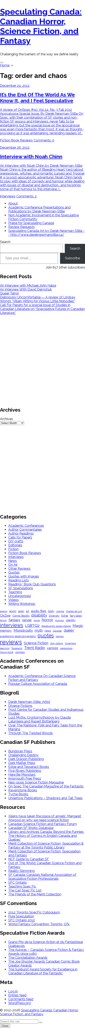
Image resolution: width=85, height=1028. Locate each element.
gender (27, 620)
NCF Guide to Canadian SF (28, 859)
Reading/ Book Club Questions (32, 584)
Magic (78, 625)
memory (6, 630)
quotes (46, 635)
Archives (6, 419)
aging (12, 611)
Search (5, 242)
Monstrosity (23, 630)
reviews (11, 642)
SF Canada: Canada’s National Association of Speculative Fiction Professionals (42, 877)
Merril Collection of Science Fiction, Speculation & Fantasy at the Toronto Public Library (46, 845)
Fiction (13, 549)
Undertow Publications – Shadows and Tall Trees (45, 798)
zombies (20, 652)
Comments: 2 (26, 196)
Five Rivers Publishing (24, 771)
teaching (4, 648)
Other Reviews (19, 569)
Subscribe (72, 258)
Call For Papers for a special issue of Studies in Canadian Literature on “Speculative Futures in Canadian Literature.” (42, 309)
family (3, 620)
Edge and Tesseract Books (28, 767)
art (27, 611)
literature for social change (56, 626)
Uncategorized (19, 596)
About (13, 203)
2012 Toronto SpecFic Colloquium (34, 912)
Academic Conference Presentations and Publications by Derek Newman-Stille (39, 209)
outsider (57, 630)
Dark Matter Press (21, 763)
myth (39, 630)
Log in (13, 991)
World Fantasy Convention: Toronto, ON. (39, 924)
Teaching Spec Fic (22, 886)
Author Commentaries (25, 529)
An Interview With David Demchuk (26, 289)
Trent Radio (34, 648)
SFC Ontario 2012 (21, 920)
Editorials (15, 545)
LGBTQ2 (32, 625)
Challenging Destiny (23, 755)
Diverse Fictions (20, 706)
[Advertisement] (42, 360)
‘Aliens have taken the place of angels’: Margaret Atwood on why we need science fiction (44, 818)
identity (71, 620)
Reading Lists (18, 580)
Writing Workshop (21, 604)
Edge (64, 615)
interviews (11, 625)
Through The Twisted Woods (30, 733)
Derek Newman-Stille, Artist (29, 702)
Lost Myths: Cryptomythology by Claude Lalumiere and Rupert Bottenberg (39, 719)
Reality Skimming (21, 871)
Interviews (7, 196)
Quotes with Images (23, 576)
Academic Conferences (26, 526)
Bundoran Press (20, 751)
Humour (59, 620)
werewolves (66, 648)
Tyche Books (18, 794)
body (51, 611)
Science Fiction (36, 643)
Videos (13, 600)
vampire (52, 648)
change (60, 611)
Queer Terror (9, 293)
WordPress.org (19, 1003)
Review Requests (21, 227)
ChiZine (5, 615)
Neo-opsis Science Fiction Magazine (36, 782)
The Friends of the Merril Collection (34, 894)
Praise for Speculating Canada (31, 223)
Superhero (70, 643)
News (12, 561)
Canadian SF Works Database (30, 828)
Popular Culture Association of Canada (37, 684)
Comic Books (20, 615)
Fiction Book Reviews (16, 140)
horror (47, 619)
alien (21, 611)
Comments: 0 (44, 140)
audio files (38, 611)
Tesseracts (16, 648)
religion (60, 636)
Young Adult (6, 652)
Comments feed (20, 999)
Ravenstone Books (22, 790)
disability (39, 615)
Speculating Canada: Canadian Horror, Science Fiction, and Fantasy (39, 1012)
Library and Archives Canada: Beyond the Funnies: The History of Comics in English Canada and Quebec (46, 836)
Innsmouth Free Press (24, 778)
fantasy (14, 620)
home (37, 620)
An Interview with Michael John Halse (28, 285)
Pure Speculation (21, 916)
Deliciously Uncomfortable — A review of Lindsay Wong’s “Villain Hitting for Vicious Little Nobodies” (37, 299)
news (48, 630)
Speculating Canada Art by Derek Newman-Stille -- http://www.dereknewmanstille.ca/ (46, 233)
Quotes (14, 572)
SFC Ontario (17, 882)
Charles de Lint (74, 611)
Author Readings (21, 533)
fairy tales (76, 615)
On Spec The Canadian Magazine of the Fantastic (46, 786)
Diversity (54, 615)
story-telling (56, 643)
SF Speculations (20, 588)
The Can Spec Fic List (24, 890)
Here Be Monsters (21, 775)
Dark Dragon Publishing (26, 759)
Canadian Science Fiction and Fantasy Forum (42, 824)
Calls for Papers (20, 537)
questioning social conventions (18, 636)
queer (69, 630)
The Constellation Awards (27, 958)
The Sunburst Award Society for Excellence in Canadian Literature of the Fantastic (42, 971)
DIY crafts (15, 541)
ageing (3, 611)
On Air (13, 565)
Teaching (15, 592)
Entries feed (17, 995)
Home (4, 65)
